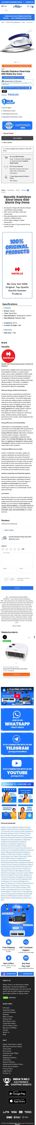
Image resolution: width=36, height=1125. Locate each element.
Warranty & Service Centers (12, 1046)
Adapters (4, 854)
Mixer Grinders (22, 887)
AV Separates (15, 850)
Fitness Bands (17, 852)
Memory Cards (11, 869)
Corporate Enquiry (9, 1023)
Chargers (26, 852)
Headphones (5, 840)
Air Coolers (14, 881)
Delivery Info (7, 1055)
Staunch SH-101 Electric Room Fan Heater (15, 669)
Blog (4, 1034)
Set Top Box (16, 831)
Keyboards (13, 860)
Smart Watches (7, 852)
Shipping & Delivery (9, 1058)
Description (10, 190)
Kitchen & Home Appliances (13, 22)
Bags (11, 875)
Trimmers (4, 877)
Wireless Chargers (23, 854)
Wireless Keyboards (7, 862)
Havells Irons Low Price (8, 617)
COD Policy (7, 1060)
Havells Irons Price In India (19, 618)
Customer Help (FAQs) (10, 1053)
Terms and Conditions (10, 1066)
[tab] (3, 190)
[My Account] (28, 6)
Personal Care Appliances (22, 875)
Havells (3, 453)
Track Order (7, 1049)
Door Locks (22, 891)
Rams (30, 864)
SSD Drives (23, 864)
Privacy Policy (8, 1069)
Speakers (29, 831)
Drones (9, 864)
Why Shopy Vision (9, 1021)
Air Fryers (22, 885)
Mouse (17, 862)
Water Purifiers (27, 883)
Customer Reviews (9, 1012)
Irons (23, 22)
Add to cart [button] (16, 674)
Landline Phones (12, 829)
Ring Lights (23, 856)
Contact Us (7, 1073)
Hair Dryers (12, 877)
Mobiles (3, 827)
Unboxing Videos (9, 1010)
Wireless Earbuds (11, 835)
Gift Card (6, 1008)
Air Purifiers (17, 883)
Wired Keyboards (23, 860)
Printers (19, 869)
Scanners (27, 869)
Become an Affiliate (9, 1028)
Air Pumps (26, 889)
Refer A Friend (8, 1017)
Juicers (13, 887)
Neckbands (27, 837)
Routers (19, 866)
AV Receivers (5, 850)
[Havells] (17, 356)
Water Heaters (5, 885)
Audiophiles (14, 842)
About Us (6, 1032)
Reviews (25, 190)
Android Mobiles (12, 827)
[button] (31, 6)
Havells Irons (17, 615)
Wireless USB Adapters (16, 871)
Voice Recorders (25, 848)
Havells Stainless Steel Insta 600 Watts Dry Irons (17, 199)
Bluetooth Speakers (7, 833)
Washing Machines (17, 898)
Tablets (3, 829)
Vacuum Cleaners (6, 883)
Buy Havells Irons (20, 600)
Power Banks (5, 856)
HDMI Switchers (13, 896)
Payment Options (9, 1062)
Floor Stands (15, 848)
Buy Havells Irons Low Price (15, 602)
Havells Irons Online (21, 617)
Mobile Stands (10, 858)
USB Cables (12, 854)
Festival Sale (7, 1019)
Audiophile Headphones (17, 844)
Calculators (20, 894)
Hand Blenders (13, 889)
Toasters (14, 891)
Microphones (5, 846)
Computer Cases (22, 873)
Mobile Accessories (27, 850)
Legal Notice (7, 1071)
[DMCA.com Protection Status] (17, 997)
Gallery (3, 190)
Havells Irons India (27, 615)
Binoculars (11, 894)
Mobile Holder (5, 898)
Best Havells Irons (9, 600)
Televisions (22, 829)
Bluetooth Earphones (16, 837)
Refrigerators (23, 881)
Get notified (17, 138)
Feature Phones (24, 827)
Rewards (6, 1014)
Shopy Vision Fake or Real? (12, 1044)
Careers (5, 1030)
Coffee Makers (6, 891)
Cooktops (14, 885)
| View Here (13, 77)
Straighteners (21, 877)
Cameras (16, 864)
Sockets (12, 866)
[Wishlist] (29, 637)
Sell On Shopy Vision (10, 1025)
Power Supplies (10, 873)
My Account (7, 1051)
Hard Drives (5, 866)
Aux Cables (14, 856)
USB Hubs (4, 871)
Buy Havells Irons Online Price (15, 604)
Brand (18, 190)
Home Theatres (20, 833)
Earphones (21, 835)
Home (2, 22)
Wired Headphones (16, 840)
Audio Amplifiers (16, 846)
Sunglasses (20, 858)
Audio (23, 831)
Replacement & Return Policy (13, 1064)
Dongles (25, 866)
